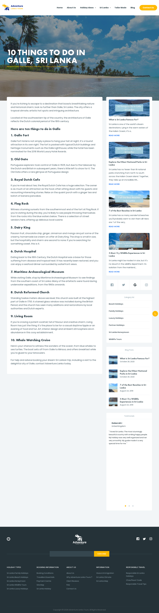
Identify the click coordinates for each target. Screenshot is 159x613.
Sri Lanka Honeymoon (119, 332)
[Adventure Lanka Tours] (12, 7)
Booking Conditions (45, 573)
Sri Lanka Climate (103, 577)
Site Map (40, 585)
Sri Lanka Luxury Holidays (17, 588)
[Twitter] (123, 285)
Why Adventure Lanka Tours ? (79, 577)
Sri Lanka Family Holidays (17, 573)
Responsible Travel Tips (136, 584)
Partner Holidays (116, 325)
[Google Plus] (135, 285)
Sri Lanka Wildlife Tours (16, 585)
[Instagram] (146, 285)
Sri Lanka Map (102, 581)
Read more (114, 135)
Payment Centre (44, 581)
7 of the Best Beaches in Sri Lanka (125, 210)
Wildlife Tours (115, 339)
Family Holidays (116, 311)
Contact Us (148, 7)
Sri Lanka (104, 7)
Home (60, 7)
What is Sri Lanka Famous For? (123, 119)
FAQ (68, 585)
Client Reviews (72, 581)
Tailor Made (120, 7)
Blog (133, 7)
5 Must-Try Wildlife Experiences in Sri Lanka (127, 254)
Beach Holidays (116, 304)
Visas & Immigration (105, 573)
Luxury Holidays (116, 318)
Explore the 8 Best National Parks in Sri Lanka (128, 163)
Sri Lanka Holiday (44, 588)
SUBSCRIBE (101, 554)
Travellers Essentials (45, 577)
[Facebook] (112, 285)
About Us (71, 7)
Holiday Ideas (87, 7)
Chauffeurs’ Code (134, 580)
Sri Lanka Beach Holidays (17, 577)
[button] (125, 506)
